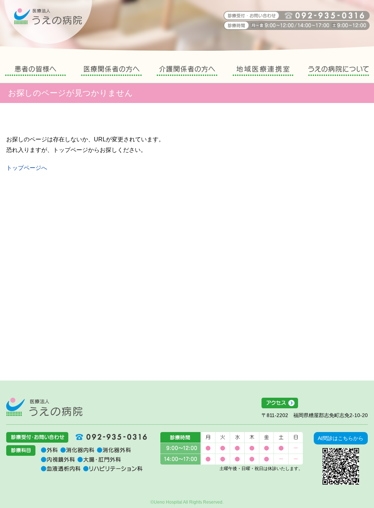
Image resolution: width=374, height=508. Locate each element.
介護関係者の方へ (187, 72)
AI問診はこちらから (340, 438)
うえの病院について (339, 72)
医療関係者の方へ (111, 72)
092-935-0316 (108, 437)
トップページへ (26, 168)
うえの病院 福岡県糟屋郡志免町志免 (48, 22)
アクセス (315, 403)
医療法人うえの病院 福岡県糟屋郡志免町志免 (44, 407)
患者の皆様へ (35, 72)
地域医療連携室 (263, 72)
